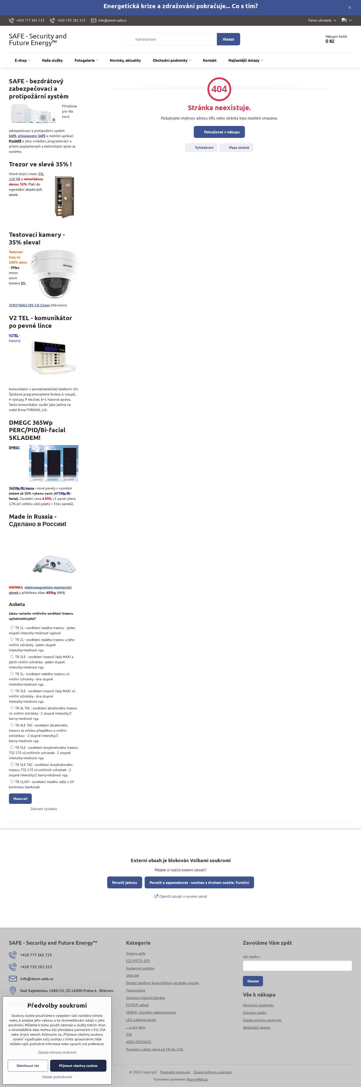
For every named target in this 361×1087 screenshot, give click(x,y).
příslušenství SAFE (31, 136)
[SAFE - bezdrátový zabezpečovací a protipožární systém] (33, 115)
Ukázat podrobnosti (57, 1077)
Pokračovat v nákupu (221, 131)
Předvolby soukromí (175, 1072)
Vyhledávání (204, 147)
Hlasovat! (20, 798)
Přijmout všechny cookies (78, 1065)
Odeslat (253, 981)
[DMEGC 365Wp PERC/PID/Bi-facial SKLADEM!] (53, 464)
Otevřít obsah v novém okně (182, 896)
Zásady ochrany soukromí (212, 1072)
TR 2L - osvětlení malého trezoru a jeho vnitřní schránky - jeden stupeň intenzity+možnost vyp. (42, 644)
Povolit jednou (124, 882)
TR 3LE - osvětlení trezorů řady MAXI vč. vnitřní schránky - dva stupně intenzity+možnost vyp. (42, 696)
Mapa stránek (238, 147)
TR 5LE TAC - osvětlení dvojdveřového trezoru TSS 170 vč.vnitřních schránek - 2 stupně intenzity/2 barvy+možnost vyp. (41, 769)
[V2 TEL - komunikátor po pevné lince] (53, 358)
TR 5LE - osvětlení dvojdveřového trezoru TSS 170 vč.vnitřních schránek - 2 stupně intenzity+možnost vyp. (43, 752)
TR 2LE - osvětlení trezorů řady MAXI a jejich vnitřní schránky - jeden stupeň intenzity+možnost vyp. (41, 662)
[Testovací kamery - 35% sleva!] (54, 274)
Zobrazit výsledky (44, 809)
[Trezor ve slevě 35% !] (64, 196)
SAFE (12, 136)
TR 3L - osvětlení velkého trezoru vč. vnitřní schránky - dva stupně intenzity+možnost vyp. (39, 679)
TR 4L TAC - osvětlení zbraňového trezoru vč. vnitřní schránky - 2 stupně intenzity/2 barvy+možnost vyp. (43, 713)
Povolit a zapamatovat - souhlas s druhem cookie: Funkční (199, 882)
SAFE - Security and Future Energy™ (38, 39)
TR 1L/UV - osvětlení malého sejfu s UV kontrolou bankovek (41, 784)
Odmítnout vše (28, 1065)
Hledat (228, 39)
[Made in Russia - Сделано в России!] (53, 556)
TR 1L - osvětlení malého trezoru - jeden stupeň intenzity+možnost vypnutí (42, 630)
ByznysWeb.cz (197, 1079)
